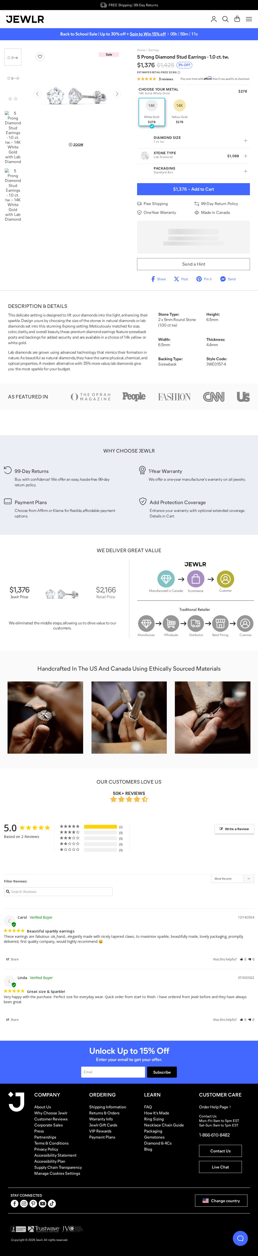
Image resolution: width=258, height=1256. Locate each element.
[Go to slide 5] (13, 195)
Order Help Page (213, 1107)
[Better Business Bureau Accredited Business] (18, 1229)
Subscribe (162, 1072)
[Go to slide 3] (13, 98)
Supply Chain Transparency (58, 1167)
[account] (213, 19)
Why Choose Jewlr (50, 1113)
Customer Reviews (51, 1119)
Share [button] (14, 959)
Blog (148, 1149)
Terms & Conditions (51, 1143)
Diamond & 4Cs (158, 1143)
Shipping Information (107, 1107)
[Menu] (249, 19)
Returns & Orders (104, 1113)
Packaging (153, 1131)
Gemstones (154, 1137)
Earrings (153, 50)
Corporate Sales (48, 1125)
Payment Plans (102, 1137)
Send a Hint (193, 264)
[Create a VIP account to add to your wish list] (40, 56)
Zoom (78, 144)
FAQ (148, 1107)
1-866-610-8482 (214, 1135)
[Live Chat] (240, 1238)
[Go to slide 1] (13, 57)
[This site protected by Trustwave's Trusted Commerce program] (44, 1229)
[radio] (152, 112)
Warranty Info (101, 1119)
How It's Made (156, 1113)
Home (141, 50)
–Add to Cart (193, 189)
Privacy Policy (46, 1149)
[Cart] (237, 19)
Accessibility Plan (49, 1161)
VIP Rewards (100, 1131)
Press (39, 1131)
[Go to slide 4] (13, 137)
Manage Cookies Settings (57, 1173)
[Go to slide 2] (13, 78)
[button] (243, 959)
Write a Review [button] (237, 829)
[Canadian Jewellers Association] (94, 1229)
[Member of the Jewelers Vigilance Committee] (72, 1229)
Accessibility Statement (55, 1155)
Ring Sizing (154, 1119)
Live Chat (220, 1167)
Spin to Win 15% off (148, 34)
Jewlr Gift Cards (103, 1125)
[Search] (225, 19)
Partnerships (45, 1137)
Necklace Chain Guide (164, 1125)
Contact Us (220, 1151)
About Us (42, 1107)
